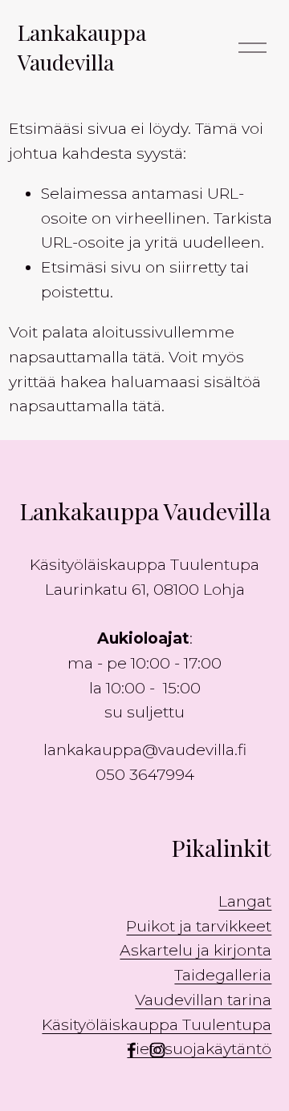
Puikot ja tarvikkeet (198, 925)
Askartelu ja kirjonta (195, 950)
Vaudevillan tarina (203, 999)
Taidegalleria (222, 974)
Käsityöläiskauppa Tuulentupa (156, 1024)
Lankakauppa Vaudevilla (82, 47)
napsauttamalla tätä (85, 356)
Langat (244, 901)
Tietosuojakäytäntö (199, 1048)
